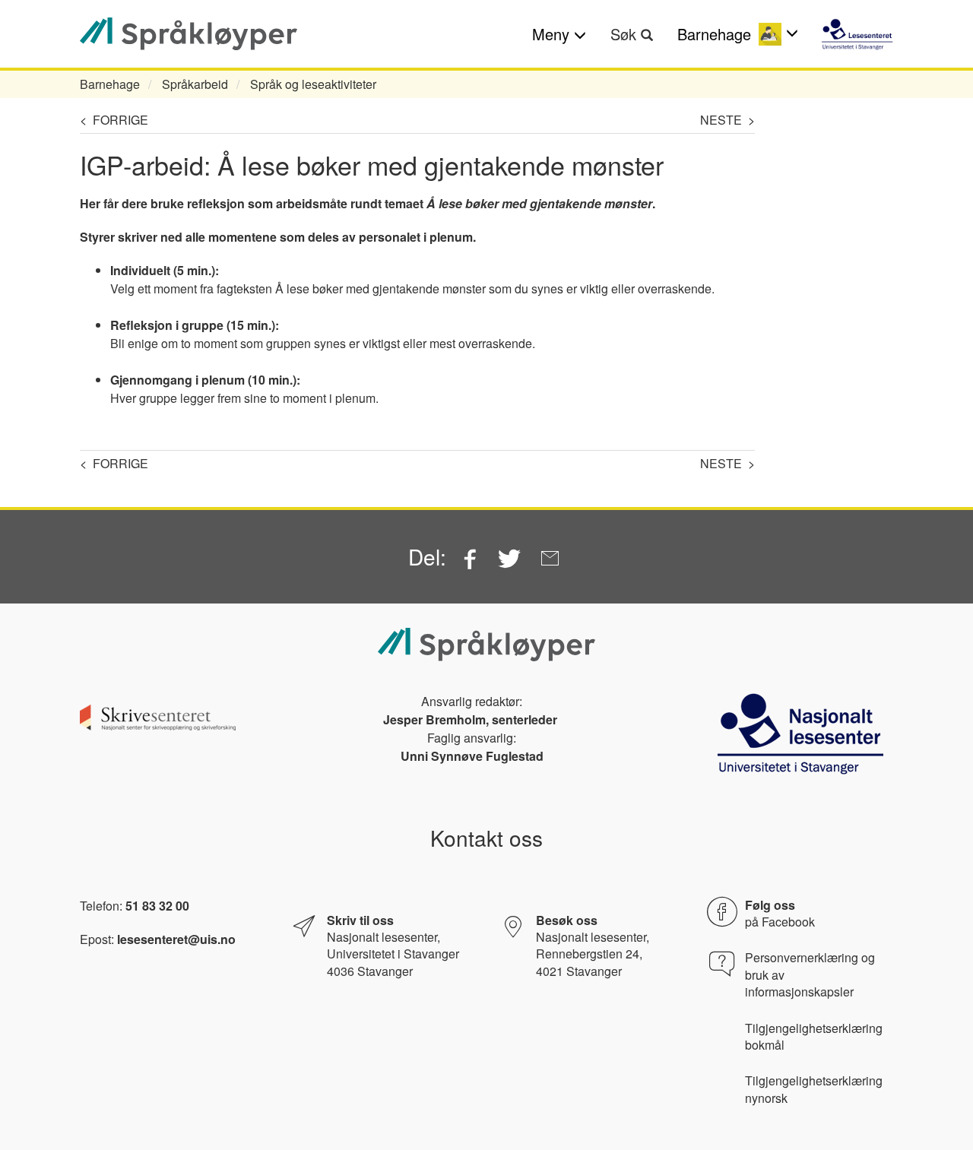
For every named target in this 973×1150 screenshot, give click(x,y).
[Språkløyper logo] (188, 33)
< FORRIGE (114, 119)
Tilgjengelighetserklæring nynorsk (814, 1089)
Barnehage (110, 84)
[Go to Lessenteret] (857, 34)
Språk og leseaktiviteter (313, 84)
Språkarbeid (195, 84)
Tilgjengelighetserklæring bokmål (814, 1036)
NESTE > (727, 119)
